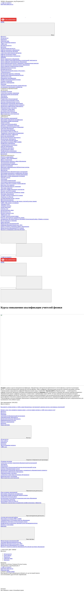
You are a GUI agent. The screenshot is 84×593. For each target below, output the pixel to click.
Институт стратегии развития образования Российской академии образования (22, 546)
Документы (4, 96)
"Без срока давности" (7, 188)
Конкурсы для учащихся (7, 185)
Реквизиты (4, 39)
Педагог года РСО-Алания (8, 191)
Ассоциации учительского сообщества (11, 87)
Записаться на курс (6, 76)
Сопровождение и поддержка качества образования (9, 145)
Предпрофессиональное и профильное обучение (14, 173)
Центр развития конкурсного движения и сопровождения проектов (20, 63)
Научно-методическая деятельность (10, 137)
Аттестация (4, 179)
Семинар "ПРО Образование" (9, 158)
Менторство (4, 170)
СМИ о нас (4, 44)
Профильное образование (8, 143)
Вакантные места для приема (9, 112)
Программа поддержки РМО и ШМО (11, 142)
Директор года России (7, 197)
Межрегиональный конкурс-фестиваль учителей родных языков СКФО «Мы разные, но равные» (19, 202)
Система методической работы (9, 140)
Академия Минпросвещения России (11, 542)
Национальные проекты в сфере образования (13, 161)
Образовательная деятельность (9, 417)
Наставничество (5, 168)
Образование (4, 97)
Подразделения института (8, 48)
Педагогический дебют (7, 210)
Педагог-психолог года (7, 213)
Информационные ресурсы (8, 67)
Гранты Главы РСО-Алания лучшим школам (13, 183)
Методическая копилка (7, 200)
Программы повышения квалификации (12, 119)
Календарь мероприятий (7, 136)
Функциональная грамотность (9, 164)
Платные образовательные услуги (10, 102)
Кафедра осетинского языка (8, 54)
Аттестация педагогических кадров (10, 182)
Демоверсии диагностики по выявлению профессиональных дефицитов (12, 133)
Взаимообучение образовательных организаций (14, 171)
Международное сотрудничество (10, 113)
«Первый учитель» (6, 205)
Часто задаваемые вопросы (8, 42)
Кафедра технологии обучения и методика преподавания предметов (11, 52)
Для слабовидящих (10, 19)
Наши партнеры (5, 222)
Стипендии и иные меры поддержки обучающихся (8, 110)
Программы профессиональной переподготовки (9, 121)
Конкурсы (3, 526)
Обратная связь (5, 41)
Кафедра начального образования (10, 50)
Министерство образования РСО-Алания (12, 228)
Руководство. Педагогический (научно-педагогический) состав (10, 99)
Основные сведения (6, 91)
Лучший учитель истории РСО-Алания (12, 195)
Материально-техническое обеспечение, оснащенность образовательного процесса (12, 104)
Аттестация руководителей (8, 180)
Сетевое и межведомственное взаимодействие (14, 85)
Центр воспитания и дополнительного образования (15, 64)
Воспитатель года (6, 211)
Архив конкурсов (5, 207)
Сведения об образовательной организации (13, 416)
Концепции (4, 154)
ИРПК (2, 22)
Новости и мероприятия (7, 82)
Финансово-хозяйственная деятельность (12, 106)
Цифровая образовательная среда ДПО (11, 225)
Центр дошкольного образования (10, 59)
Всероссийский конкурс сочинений (11, 186)
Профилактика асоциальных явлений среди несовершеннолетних (11, 151)
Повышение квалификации (8, 78)
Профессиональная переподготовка (11, 79)
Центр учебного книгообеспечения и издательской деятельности (19, 60)
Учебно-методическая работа (9, 124)
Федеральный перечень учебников (10, 73)
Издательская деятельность (8, 139)
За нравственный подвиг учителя (10, 198)
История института (6, 45)
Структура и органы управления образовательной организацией (10, 93)
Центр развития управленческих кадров (12, 66)
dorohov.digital (11, 571)
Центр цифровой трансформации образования (14, 61)
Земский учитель (5, 177)
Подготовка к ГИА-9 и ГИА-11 (9, 131)
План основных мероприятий (9, 118)
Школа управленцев (6, 159)
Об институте (4, 38)
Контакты (3, 47)
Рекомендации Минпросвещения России (12, 75)
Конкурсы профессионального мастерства (12, 189)
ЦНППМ (3, 57)
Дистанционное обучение (8, 130)
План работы (4, 441)
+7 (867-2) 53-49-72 (6, 3)
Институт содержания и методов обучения (13, 229)
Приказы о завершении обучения (10, 125)
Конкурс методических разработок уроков (12, 192)
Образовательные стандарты (9, 108)
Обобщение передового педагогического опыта (7, 148)
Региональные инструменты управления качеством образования (12, 127)
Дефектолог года (5, 214)
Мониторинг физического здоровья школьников (14, 174)
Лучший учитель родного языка (10, 216)
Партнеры (3, 84)
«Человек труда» (5, 204)
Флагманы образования (7, 194)
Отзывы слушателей (6, 81)
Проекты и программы (7, 156)
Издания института (6, 69)
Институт (3, 36)
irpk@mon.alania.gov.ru (7, 4)
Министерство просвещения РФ (10, 223)
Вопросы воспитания (7, 165)
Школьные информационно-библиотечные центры (15, 167)
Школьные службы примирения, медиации (13, 176)
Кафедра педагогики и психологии (10, 56)
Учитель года (4, 208)
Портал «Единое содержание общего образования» (15, 226)
